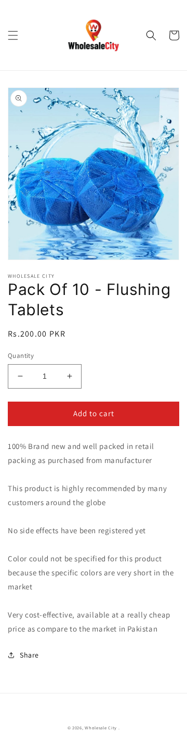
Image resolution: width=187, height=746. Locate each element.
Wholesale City (101, 727)
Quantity (21, 355)
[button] (13, 35)
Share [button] (29, 655)
